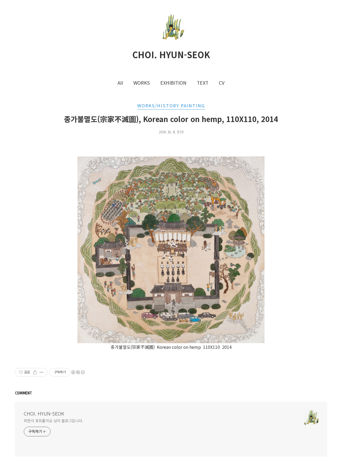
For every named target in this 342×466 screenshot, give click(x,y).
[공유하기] (35, 372)
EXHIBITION (173, 82)
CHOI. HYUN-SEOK (171, 54)
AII (120, 82)
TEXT (202, 82)
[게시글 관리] (41, 372)
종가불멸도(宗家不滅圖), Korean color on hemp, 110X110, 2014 (171, 118)
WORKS (141, 82)
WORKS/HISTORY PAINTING (171, 105)
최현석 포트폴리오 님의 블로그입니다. (53, 420)
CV (221, 82)
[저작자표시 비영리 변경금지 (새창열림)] (78, 372)
